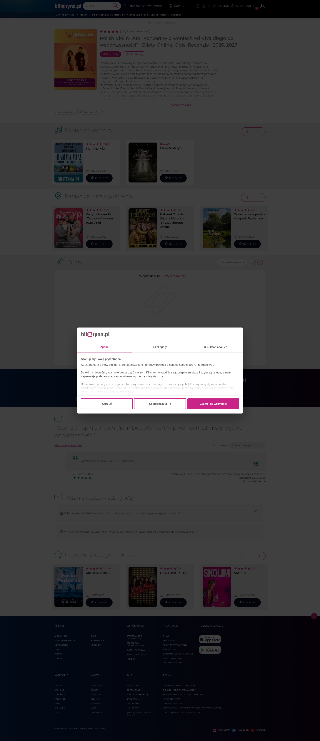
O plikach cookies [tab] (215, 346)
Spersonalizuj (158, 403)
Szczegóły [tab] (160, 346)
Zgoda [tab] (104, 346)
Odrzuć (107, 403)
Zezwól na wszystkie (213, 403)
